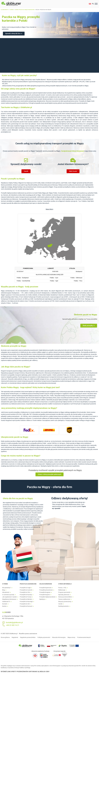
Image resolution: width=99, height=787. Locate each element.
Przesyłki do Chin (25, 592)
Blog (3, 590)
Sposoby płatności (63, 595)
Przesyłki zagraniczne (28, 584)
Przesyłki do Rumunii (26, 606)
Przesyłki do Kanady (26, 595)
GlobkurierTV (6, 602)
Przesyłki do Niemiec (26, 599)
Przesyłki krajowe (44, 595)
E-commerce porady (8, 595)
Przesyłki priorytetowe (46, 590)
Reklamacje (61, 590)
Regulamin (15, 637)
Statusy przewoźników (65, 597)
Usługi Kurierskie (45, 584)
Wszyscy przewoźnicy (64, 602)
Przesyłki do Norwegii (26, 602)
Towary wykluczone (64, 599)
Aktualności (5, 592)
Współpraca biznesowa (9, 599)
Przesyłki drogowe (44, 592)
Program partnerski (64, 592)
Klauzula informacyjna (59, 637)
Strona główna (5, 637)
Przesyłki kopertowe (45, 588)
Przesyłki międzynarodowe (47, 597)
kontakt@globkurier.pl (14, 622)
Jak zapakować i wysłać (9, 597)
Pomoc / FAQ (62, 588)
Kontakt (4, 604)
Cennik (60, 604)
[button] (91, 3)
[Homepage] (15, 4)
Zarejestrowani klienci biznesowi (72, 151)
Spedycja (42, 599)
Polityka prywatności (44, 637)
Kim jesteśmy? (6, 588)
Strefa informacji (65, 584)
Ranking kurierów (63, 606)
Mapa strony (71, 637)
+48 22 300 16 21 (12, 625)
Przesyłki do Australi (26, 590)
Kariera (4, 606)
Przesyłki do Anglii (25, 588)
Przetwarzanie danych (84, 637)
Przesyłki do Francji (25, 597)
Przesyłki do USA (25, 604)
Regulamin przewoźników (27, 637)
